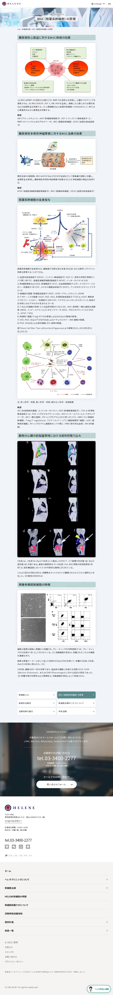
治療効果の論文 (26, 711)
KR (25, 855)
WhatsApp (47, 741)
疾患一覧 (9, 930)
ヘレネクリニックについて (17, 879)
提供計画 (9, 922)
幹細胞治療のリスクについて (71, 703)
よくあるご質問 (11, 942)
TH (30, 855)
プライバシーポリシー (14, 961)
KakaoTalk (60, 741)
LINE (26, 741)
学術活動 (63, 711)
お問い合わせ (11, 956)
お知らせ (9, 947)
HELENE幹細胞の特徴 (16, 896)
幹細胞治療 (26, 29)
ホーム (8, 871)
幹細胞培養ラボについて (16, 905)
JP (6, 855)
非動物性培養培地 (13, 913)
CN (15, 855)
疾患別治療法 (25, 703)
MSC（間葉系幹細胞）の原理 (71, 694)
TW (20, 855)
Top (18, 29)
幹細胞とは (24, 694)
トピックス (9, 951)
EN (10, 855)
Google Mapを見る (12, 821)
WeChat (35, 741)
